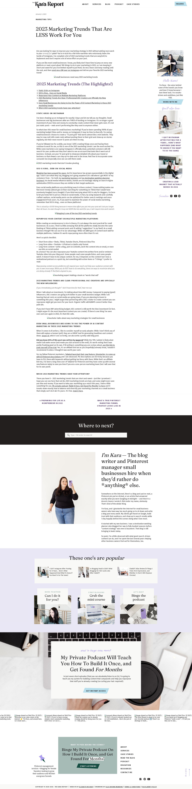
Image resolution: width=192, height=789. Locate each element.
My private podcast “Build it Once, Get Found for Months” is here (78, 386)
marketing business (70, 178)
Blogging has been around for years (51, 173)
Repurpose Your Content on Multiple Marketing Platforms (62, 95)
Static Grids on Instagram (49, 90)
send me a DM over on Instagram (65, 70)
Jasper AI (79, 340)
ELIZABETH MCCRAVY (86, 787)
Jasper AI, (46, 336)
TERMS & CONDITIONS (132, 787)
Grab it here (78, 391)
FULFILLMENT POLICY (149, 787)
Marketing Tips (44, 19)
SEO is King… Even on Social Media (53, 93)
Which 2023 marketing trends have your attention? (59, 108)
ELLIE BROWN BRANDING (114, 787)
